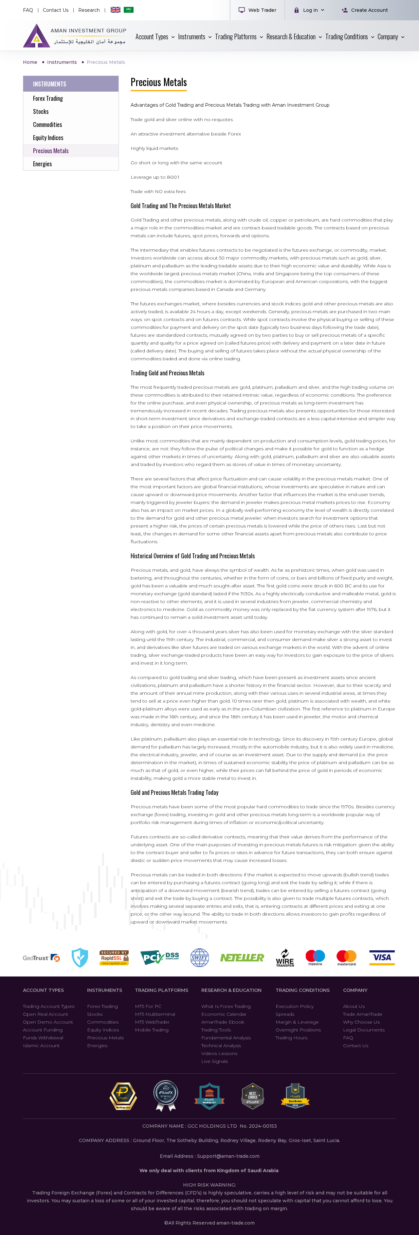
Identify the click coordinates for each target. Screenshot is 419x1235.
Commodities (102, 1022)
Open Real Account (45, 1014)
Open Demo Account (48, 1022)
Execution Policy (295, 1006)
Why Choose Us (361, 1022)
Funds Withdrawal (43, 1038)
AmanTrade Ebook (222, 1022)
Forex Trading (102, 1006)
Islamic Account (41, 1045)
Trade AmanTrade (362, 1014)
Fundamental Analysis (226, 1038)
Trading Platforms (161, 990)
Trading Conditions (303, 990)
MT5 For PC (148, 1006)
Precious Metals (105, 1038)
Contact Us (55, 10)
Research (89, 10)
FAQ (28, 10)
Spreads (285, 1014)
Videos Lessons (219, 1053)
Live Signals (214, 1061)
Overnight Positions (298, 1030)
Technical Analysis (221, 1045)
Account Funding (43, 1030)
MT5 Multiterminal (155, 1014)
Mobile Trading (152, 1030)
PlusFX (74, 35)
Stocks (94, 1014)
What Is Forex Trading (226, 1006)
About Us (354, 1006)
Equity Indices (103, 1030)
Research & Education (231, 990)
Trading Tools (216, 1030)
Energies (97, 1045)
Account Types (43, 990)
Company (355, 990)
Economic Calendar (223, 1014)
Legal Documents (364, 1030)
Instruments (104, 990)
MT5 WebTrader (152, 1022)
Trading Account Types (48, 1006)
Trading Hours (291, 1038)
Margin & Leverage (297, 1022)
